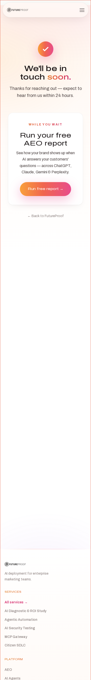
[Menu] (82, 10)
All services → (16, 602)
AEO (8, 670)
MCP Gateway (16, 637)
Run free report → (45, 189)
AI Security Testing (20, 628)
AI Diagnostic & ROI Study (25, 611)
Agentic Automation (21, 620)
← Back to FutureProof (45, 216)
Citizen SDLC (15, 645)
